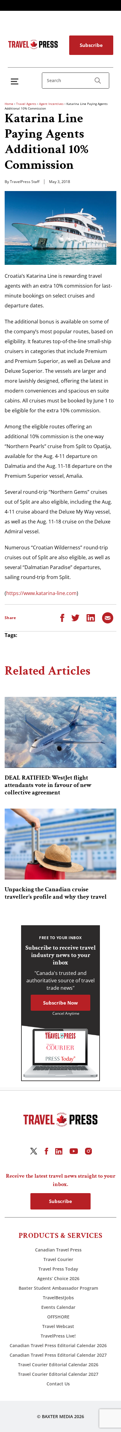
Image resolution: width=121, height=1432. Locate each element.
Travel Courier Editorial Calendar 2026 (58, 1364)
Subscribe (91, 45)
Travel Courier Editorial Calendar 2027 (58, 1374)
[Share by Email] (107, 617)
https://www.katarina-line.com (41, 593)
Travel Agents (26, 104)
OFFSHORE (58, 1317)
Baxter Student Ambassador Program (58, 1288)
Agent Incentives (51, 104)
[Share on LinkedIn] (91, 617)
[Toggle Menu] (16, 81)
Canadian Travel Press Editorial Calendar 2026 (58, 1345)
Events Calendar (58, 1307)
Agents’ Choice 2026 (58, 1278)
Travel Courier (58, 1259)
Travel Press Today (58, 1269)
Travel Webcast (58, 1326)
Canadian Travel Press (58, 1250)
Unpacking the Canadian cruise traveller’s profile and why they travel (56, 893)
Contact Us (58, 1384)
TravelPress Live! (58, 1336)
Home (9, 104)
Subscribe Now (60, 1003)
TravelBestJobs (58, 1298)
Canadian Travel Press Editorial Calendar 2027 (58, 1355)
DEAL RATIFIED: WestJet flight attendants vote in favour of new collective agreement (48, 785)
